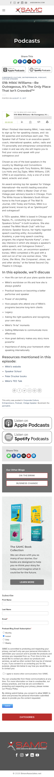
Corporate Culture (11, 77)
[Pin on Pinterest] (34, 61)
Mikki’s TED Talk (13, 381)
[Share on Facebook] (20, 61)
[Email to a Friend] (29, 61)
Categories (27, 717)
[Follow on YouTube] (26, 3)
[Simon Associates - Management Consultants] (28, 10)
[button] (3, 10)
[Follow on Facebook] (11, 3)
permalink (6, 406)
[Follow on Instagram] (14, 3)
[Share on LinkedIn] (39, 61)
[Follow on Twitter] (18, 3)
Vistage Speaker (10, 79)
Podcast (42, 77)
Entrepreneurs (29, 77)
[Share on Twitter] (24, 61)
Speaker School (13, 371)
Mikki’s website (13, 366)
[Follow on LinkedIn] (22, 3)
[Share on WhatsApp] (15, 61)
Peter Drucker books (16, 376)
